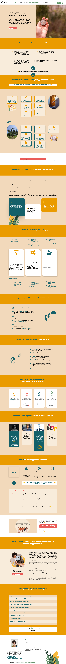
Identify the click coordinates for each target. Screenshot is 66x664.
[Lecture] (11, 444)
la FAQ (27, 507)
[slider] (16, 445)
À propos (42, 2)
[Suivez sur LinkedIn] (62, 3)
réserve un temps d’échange (36, 507)
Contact (46, 2)
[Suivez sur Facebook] (60, 3)
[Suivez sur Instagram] (58, 3)
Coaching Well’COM (24, 2)
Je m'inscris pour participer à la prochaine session (32, 159)
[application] (14, 445)
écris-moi (33, 628)
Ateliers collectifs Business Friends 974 (14, 659)
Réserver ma (12, 28)
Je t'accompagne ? (17, 574)
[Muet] (14, 445)
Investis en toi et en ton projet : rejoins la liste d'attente (48, 526)
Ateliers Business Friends (34, 2)
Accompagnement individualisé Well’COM (11, 657)
